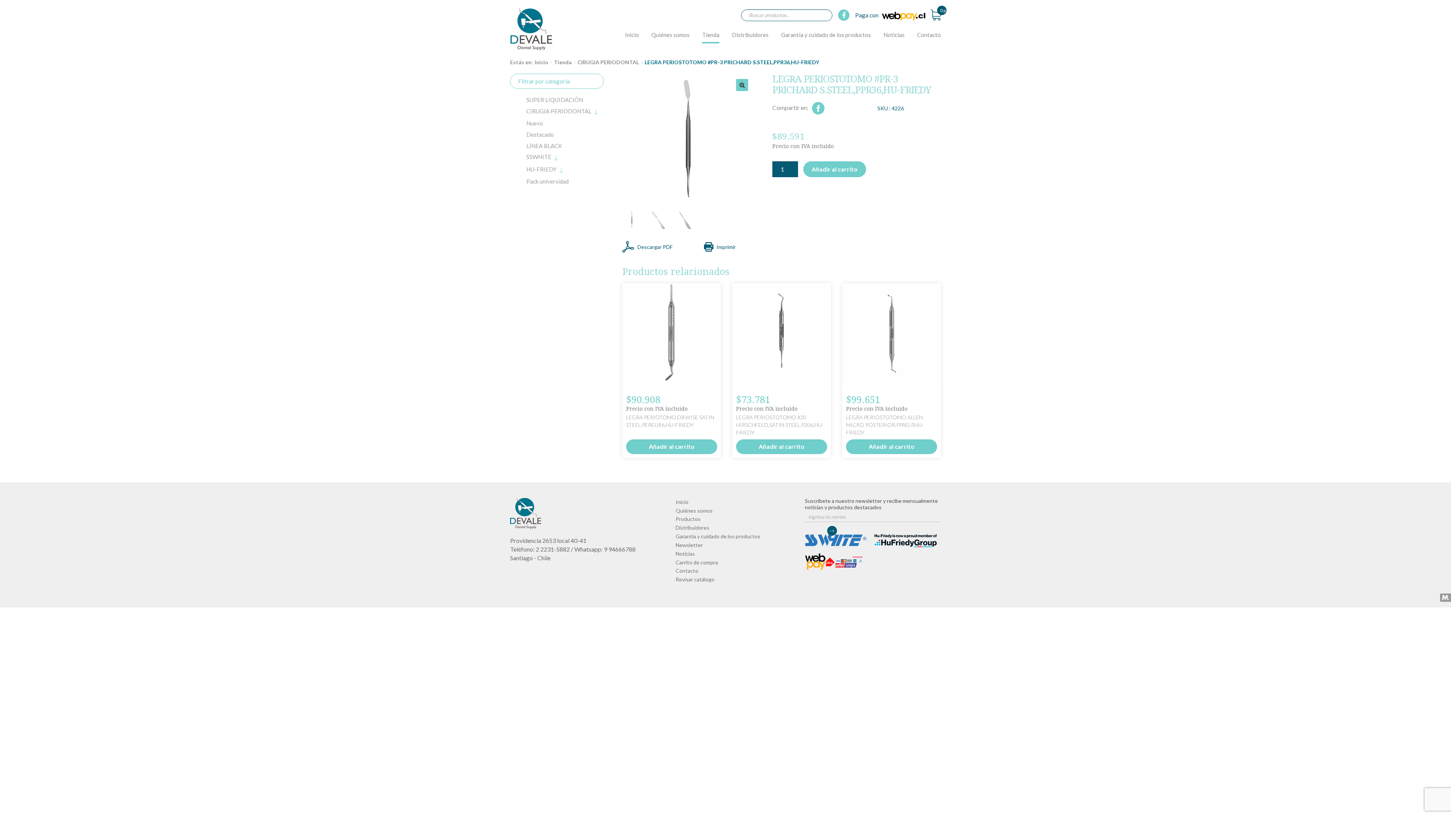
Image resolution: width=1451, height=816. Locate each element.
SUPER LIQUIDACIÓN (554, 99)
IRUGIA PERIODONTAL (558, 111)
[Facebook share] (818, 108)
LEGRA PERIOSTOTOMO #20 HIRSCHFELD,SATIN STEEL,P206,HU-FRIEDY (780, 425)
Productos (688, 519)
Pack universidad (547, 181)
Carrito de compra (697, 562)
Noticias (894, 34)
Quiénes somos (670, 34)
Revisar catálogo (695, 579)
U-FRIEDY (541, 169)
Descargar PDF (655, 247)
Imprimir (726, 247)
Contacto (929, 34)
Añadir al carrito (834, 169)
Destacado (540, 134)
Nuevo (534, 123)
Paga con (867, 15)
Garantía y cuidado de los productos (826, 34)
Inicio (632, 34)
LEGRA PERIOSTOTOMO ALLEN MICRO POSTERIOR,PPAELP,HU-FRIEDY (885, 425)
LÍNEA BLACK (544, 145)
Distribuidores (750, 34)
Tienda (710, 34)
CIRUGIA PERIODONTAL (608, 62)
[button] (742, 85)
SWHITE (538, 156)
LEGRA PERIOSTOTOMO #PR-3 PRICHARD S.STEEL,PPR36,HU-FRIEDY (531, 29)
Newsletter (689, 545)
